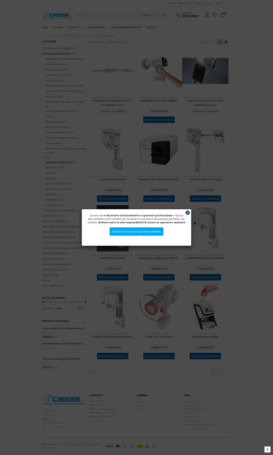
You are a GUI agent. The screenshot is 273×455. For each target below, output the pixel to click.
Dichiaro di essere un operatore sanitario (136, 231)
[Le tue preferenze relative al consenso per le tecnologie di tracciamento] (267, 449)
